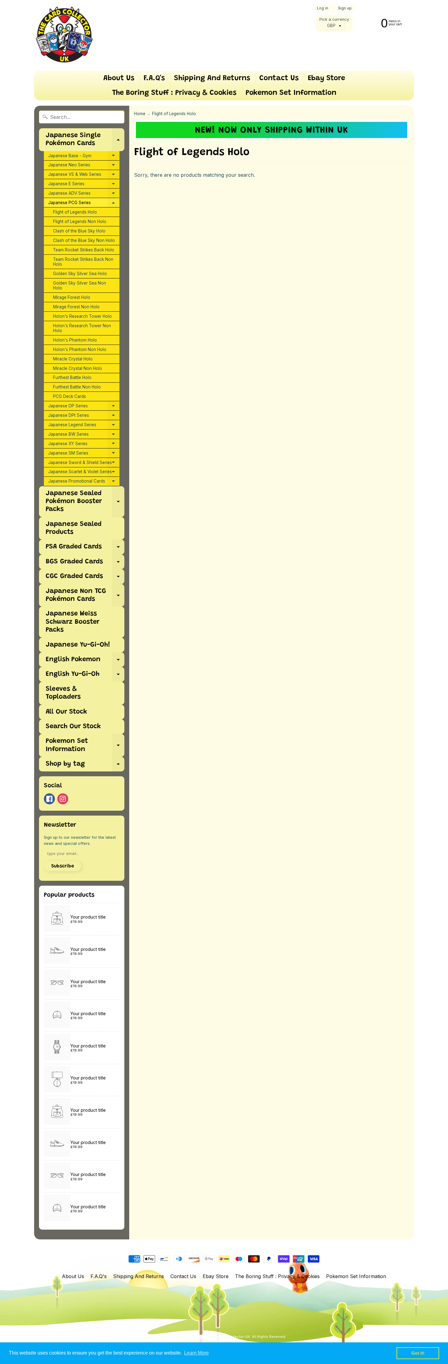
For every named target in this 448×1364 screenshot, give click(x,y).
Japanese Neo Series (83, 166)
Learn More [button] (196, 1352)
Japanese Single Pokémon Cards (85, 139)
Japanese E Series (83, 185)
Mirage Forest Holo (71, 297)
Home (139, 113)
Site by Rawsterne (234, 1342)
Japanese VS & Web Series (83, 175)
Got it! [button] (418, 1353)
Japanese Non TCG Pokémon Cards (85, 595)
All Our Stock (66, 712)
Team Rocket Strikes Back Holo (83, 249)
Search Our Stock (73, 726)
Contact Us (279, 78)
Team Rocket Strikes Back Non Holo (83, 262)
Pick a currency (334, 19)
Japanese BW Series (83, 435)
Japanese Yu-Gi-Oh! (78, 645)
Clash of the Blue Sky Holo (79, 231)
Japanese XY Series (83, 444)
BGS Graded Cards (85, 563)
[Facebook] (49, 798)
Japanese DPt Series (83, 416)
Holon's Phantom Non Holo (79, 349)
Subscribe (62, 866)
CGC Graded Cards (85, 578)
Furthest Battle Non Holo (77, 386)
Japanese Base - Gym (83, 157)
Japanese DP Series (83, 407)
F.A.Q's (154, 78)
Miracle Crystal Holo (73, 358)
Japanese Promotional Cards (83, 482)
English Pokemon (85, 661)
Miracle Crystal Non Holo (77, 368)
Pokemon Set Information (291, 93)
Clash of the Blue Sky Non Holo (84, 240)
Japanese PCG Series (83, 203)
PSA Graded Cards (85, 549)
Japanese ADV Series (83, 194)
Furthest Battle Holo (72, 377)
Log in (322, 8)
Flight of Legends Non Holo (79, 221)
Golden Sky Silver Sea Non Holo (79, 285)
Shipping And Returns (212, 78)
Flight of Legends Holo (75, 212)
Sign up (345, 8)
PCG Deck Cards (69, 396)
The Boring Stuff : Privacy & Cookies (174, 93)
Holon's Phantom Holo (75, 340)
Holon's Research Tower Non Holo (82, 328)
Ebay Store (326, 78)
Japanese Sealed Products (73, 528)
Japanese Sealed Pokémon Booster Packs (85, 501)
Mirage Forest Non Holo (76, 306)
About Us (118, 78)
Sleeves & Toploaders (63, 693)
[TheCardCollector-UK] (64, 35)
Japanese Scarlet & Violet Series (83, 473)
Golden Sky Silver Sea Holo (80, 273)
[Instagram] (62, 798)
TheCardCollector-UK (231, 1336)
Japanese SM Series (83, 454)
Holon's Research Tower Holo (82, 316)
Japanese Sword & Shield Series (83, 463)
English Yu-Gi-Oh (85, 676)
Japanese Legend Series (83, 426)
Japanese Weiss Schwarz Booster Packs (72, 622)
